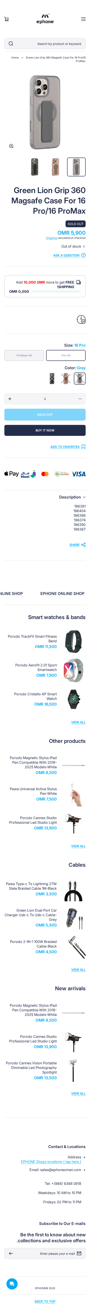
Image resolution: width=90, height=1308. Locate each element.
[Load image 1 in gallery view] (76, 167)
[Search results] (9, 43)
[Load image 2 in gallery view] (55, 167)
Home (15, 57)
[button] (45, 497)
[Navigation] (83, 19)
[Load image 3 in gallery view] (34, 167)
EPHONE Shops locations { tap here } (51, 1161)
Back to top (45, 1301)
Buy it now (45, 430)
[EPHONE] (45, 19)
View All (78, 722)
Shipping (51, 238)
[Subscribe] (9, 1253)
